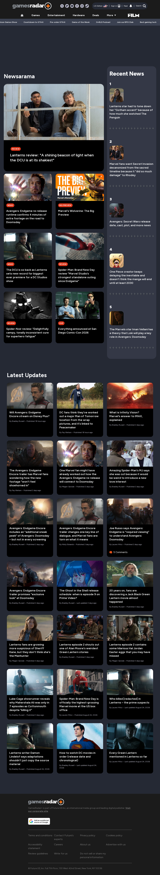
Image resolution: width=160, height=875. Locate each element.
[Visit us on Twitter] (62, 6)
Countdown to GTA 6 (33, 22)
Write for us (61, 853)
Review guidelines (38, 853)
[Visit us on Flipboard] (67, 6)
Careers (58, 844)
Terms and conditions (40, 835)
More (110, 15)
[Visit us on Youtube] (72, 6)
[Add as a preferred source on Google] (39, 821)
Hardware (79, 15)
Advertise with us (116, 844)
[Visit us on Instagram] (82, 6)
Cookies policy (114, 835)
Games (35, 15)
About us (85, 844)
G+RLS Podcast (103, 22)
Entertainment (56, 15)
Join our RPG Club (125, 22)
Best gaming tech (148, 22)
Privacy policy (87, 835)
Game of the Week (81, 22)
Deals (95, 15)
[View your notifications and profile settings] (131, 6)
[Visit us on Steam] (87, 6)
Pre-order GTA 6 (57, 22)
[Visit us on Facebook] (77, 6)
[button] (141, 5)
